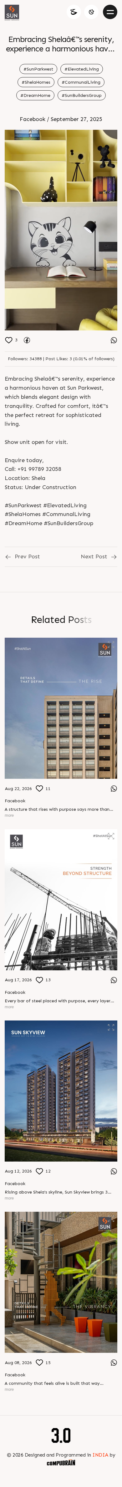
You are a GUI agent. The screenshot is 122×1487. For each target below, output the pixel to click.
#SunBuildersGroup (82, 95)
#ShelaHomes (36, 82)
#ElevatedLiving (81, 69)
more (9, 815)
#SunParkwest (38, 69)
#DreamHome (35, 95)
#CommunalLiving (81, 82)
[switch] (91, 12)
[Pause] (61, 230)
